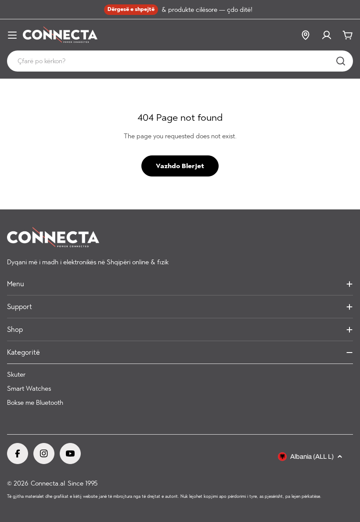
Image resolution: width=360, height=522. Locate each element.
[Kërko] (340, 61)
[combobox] (180, 61)
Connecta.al (48, 483)
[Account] (326, 35)
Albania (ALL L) (312, 456)
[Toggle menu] (12, 35)
